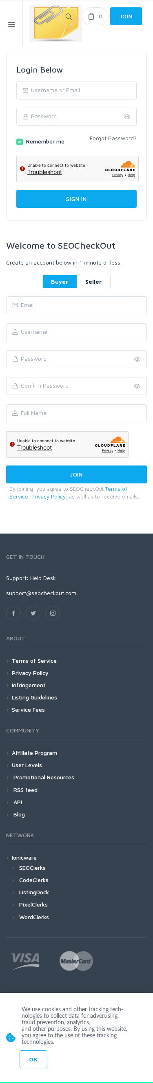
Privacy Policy (48, 496)
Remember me (45, 141)
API (17, 801)
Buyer (60, 281)
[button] (137, 386)
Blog (18, 814)
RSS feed (25, 789)
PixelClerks (33, 904)
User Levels (27, 764)
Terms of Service (34, 660)
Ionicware (24, 857)
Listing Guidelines (34, 697)
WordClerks (34, 916)
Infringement (29, 685)
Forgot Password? (113, 138)
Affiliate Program (34, 752)
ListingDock (34, 892)
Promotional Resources (43, 777)
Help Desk (43, 577)
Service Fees (28, 709)
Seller (93, 281)
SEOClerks (32, 867)
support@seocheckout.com (41, 592)
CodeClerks (34, 879)
